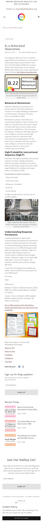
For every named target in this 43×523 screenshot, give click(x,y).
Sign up (22, 392)
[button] (5, 17)
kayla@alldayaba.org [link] (26, 8)
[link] (22, 17)
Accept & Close (21, 518)
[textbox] (21, 385)
